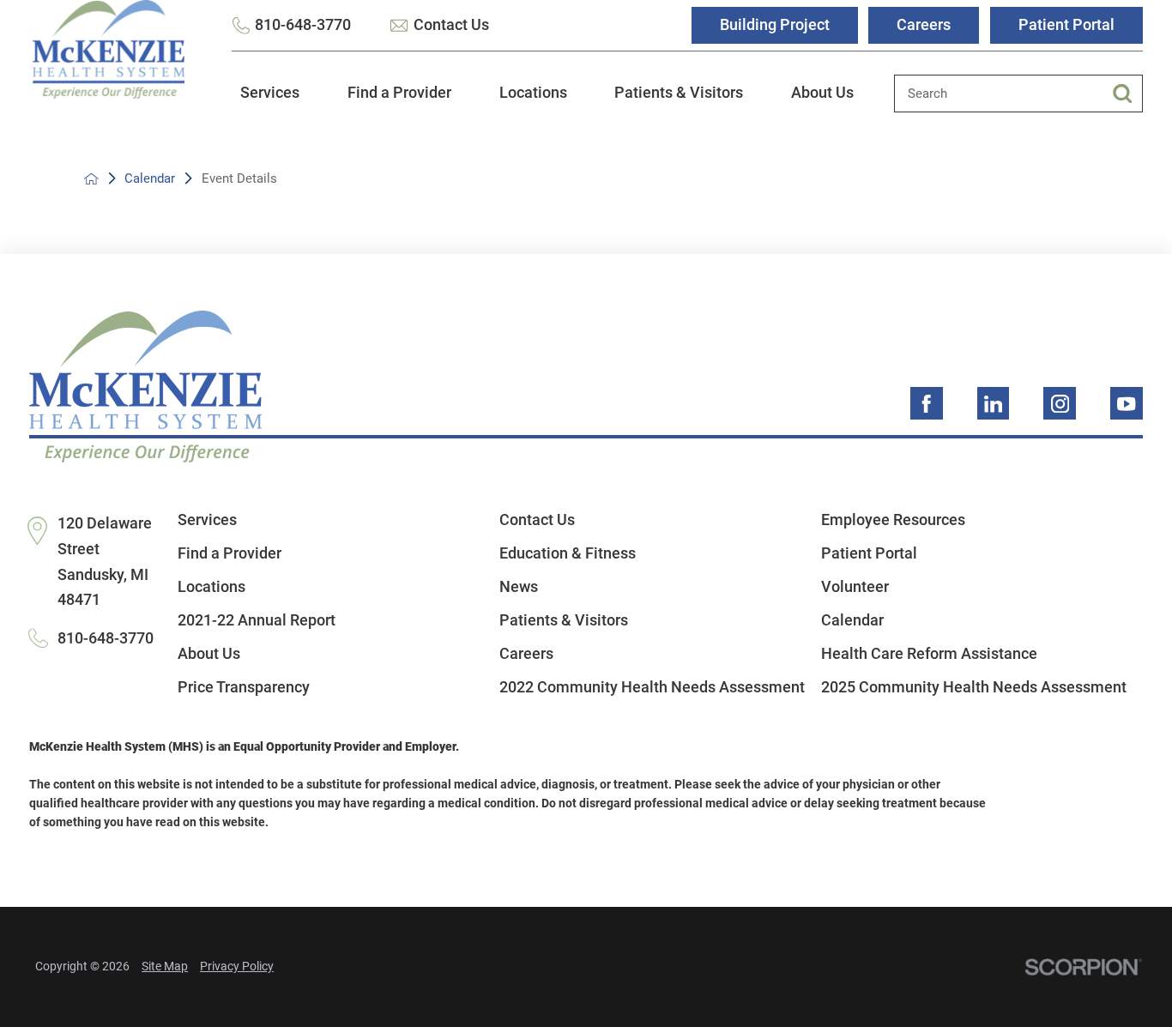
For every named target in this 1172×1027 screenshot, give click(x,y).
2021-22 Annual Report (256, 620)
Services (269, 92)
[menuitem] (269, 103)
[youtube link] (1126, 403)
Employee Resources (893, 520)
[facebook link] (926, 403)
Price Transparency (244, 687)
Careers (924, 24)
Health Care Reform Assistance (929, 653)
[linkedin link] (993, 403)
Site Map (165, 966)
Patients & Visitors (678, 92)
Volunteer (855, 586)
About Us (822, 92)
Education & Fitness (567, 553)
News (518, 586)
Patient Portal (1066, 24)
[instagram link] (1059, 403)
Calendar (149, 178)
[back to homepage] (91, 179)
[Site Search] (1127, 93)
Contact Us (451, 24)
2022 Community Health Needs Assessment (652, 687)
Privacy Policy (237, 966)
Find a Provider (399, 92)
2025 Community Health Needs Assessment (974, 687)
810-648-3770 (303, 24)
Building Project (775, 24)
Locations (533, 92)
